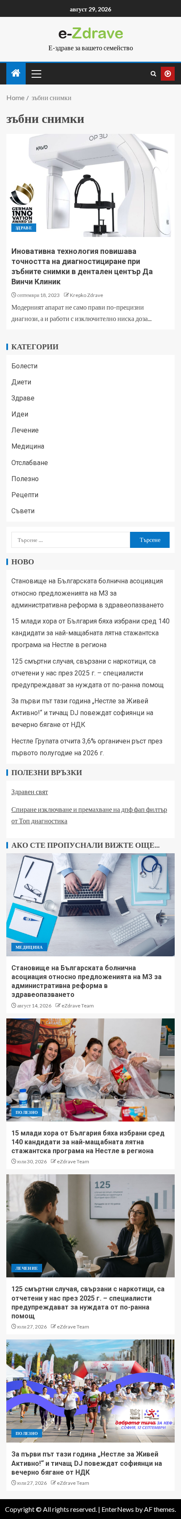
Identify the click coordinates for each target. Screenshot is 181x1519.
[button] (35, 73)
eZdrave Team (77, 1005)
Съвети (23, 511)
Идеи (19, 414)
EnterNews (117, 1509)
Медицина (27, 446)
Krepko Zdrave (86, 295)
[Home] (16, 73)
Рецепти (24, 495)
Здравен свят (29, 791)
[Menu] (35, 73)
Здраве (24, 227)
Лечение (25, 430)
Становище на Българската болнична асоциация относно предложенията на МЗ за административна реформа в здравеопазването (87, 593)
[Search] (153, 73)
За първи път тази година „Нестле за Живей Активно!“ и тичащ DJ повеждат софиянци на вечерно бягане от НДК (82, 713)
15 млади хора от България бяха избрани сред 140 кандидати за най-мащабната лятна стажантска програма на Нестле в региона (90, 633)
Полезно (25, 479)
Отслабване (29, 463)
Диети (21, 382)
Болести (24, 366)
